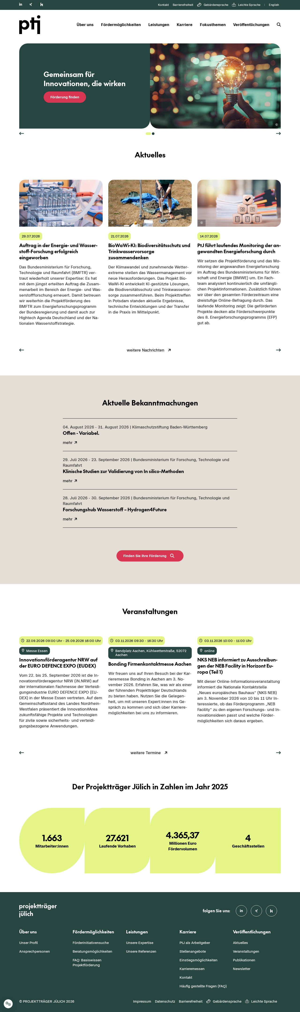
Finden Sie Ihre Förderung (144, 556)
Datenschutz (165, 1001)
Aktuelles (240, 943)
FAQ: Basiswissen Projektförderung (87, 962)
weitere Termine (146, 752)
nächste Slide (278, 133)
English (274, 5)
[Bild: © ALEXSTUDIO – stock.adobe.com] (276, 125)
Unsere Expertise (139, 943)
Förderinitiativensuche (91, 943)
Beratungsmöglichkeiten (92, 951)
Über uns (85, 24)
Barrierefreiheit (183, 5)
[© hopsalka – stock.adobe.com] (23, 223)
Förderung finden (64, 97)
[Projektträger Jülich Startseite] (32, 24)
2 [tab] (153, 133)
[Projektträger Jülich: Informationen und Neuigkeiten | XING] (31, 4)
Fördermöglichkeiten (121, 24)
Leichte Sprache (249, 5)
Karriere (184, 24)
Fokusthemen (213, 24)
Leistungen (158, 24)
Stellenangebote (193, 951)
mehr (24, 333)
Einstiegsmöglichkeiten (199, 960)
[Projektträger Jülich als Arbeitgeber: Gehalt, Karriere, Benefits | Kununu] (42, 4)
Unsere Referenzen (141, 951)
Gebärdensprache (216, 5)
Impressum (142, 1001)
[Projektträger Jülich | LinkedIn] (20, 4)
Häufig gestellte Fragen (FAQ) (203, 986)
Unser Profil (28, 943)
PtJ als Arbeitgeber (195, 943)
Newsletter (241, 969)
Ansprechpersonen (34, 951)
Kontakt (163, 5)
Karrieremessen (192, 969)
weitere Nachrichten (145, 350)
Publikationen (244, 960)
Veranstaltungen (246, 951)
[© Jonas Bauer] (112, 223)
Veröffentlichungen (251, 24)
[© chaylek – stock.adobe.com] (201, 223)
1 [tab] (148, 133)
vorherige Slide (21, 133)
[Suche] (277, 24)
